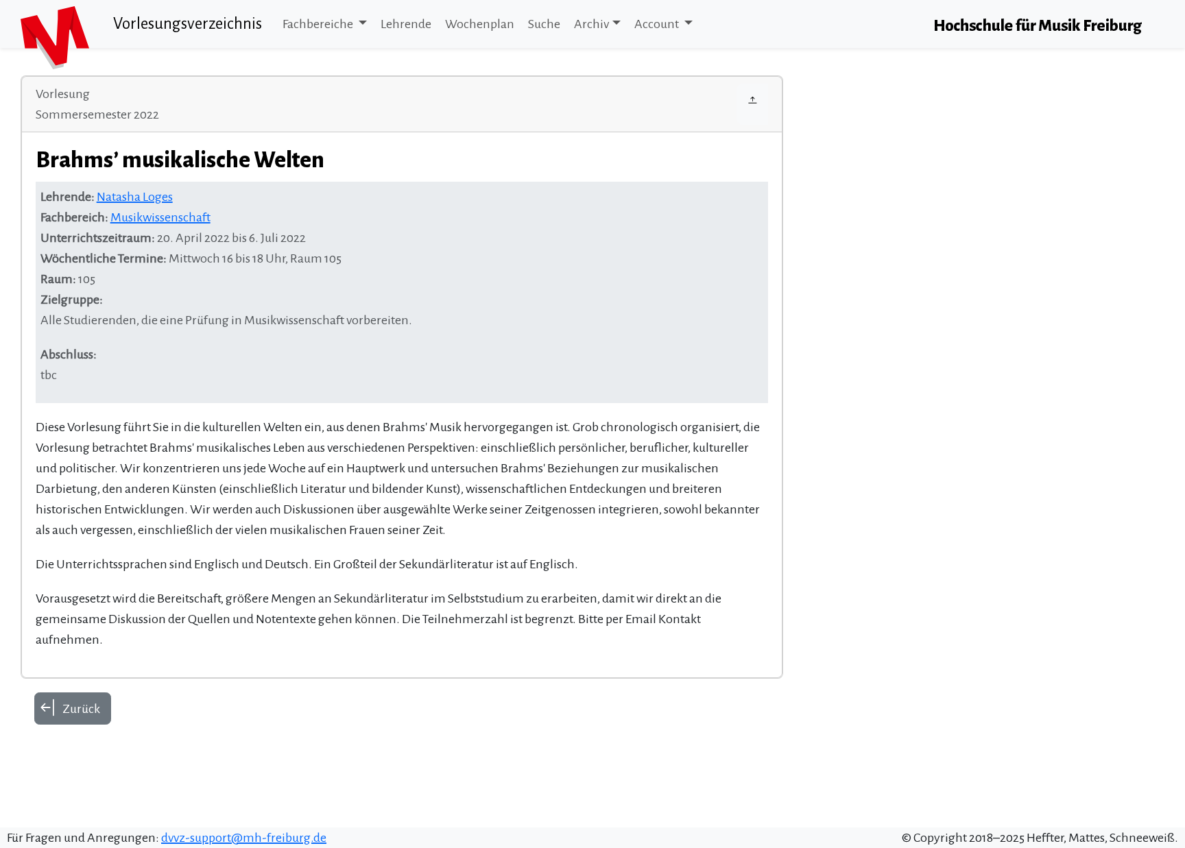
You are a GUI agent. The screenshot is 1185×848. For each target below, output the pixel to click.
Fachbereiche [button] (319, 24)
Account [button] (657, 24)
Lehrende (406, 24)
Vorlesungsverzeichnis (187, 23)
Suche (544, 24)
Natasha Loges (135, 197)
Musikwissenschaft (160, 217)
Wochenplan (479, 24)
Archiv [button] (591, 24)
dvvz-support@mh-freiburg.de (243, 838)
